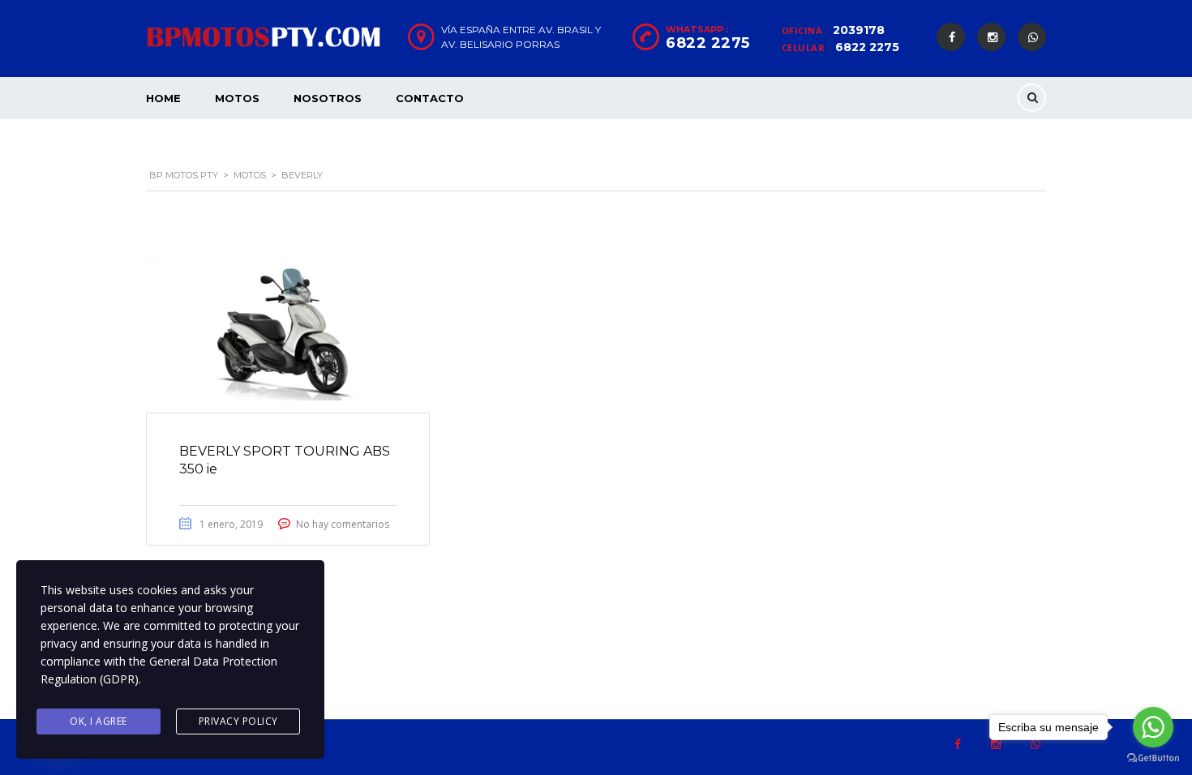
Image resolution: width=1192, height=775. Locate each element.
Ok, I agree (98, 721)
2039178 (859, 30)
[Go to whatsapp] (1153, 727)
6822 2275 (867, 47)
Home (163, 98)
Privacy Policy (238, 721)
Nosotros (328, 98)
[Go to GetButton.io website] (1153, 758)
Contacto (430, 98)
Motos (237, 98)
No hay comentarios (342, 524)
